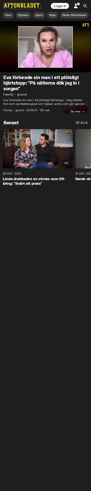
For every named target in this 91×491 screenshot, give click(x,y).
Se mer (75, 111)
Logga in (60, 6)
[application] (45, 46)
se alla (82, 122)
